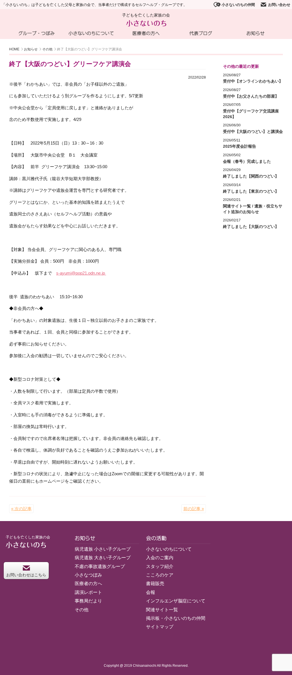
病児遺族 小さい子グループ (103, 549)
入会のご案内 (159, 557)
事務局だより (88, 600)
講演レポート (88, 592)
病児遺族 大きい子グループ (103, 557)
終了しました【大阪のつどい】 (251, 226)
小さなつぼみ (88, 575)
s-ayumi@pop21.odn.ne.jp (81, 273)
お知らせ (255, 33)
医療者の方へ (146, 33)
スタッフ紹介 (159, 566)
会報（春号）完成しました (247, 161)
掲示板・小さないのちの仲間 (175, 618)
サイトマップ (159, 626)
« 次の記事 (21, 508)
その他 (47, 49)
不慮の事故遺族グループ (100, 566)
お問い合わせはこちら (26, 575)
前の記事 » (193, 508)
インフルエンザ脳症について (175, 600)
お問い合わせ (279, 5)
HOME (14, 49)
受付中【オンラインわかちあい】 (253, 81)
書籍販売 (155, 583)
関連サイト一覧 (162, 609)
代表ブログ (200, 33)
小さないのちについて (91, 33)
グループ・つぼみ (36, 33)
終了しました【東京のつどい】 (251, 191)
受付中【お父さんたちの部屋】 (251, 96)
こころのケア (159, 575)
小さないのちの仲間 (238, 5)
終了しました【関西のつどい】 (251, 176)
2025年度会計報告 (239, 146)
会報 (150, 592)
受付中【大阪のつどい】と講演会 (253, 131)
